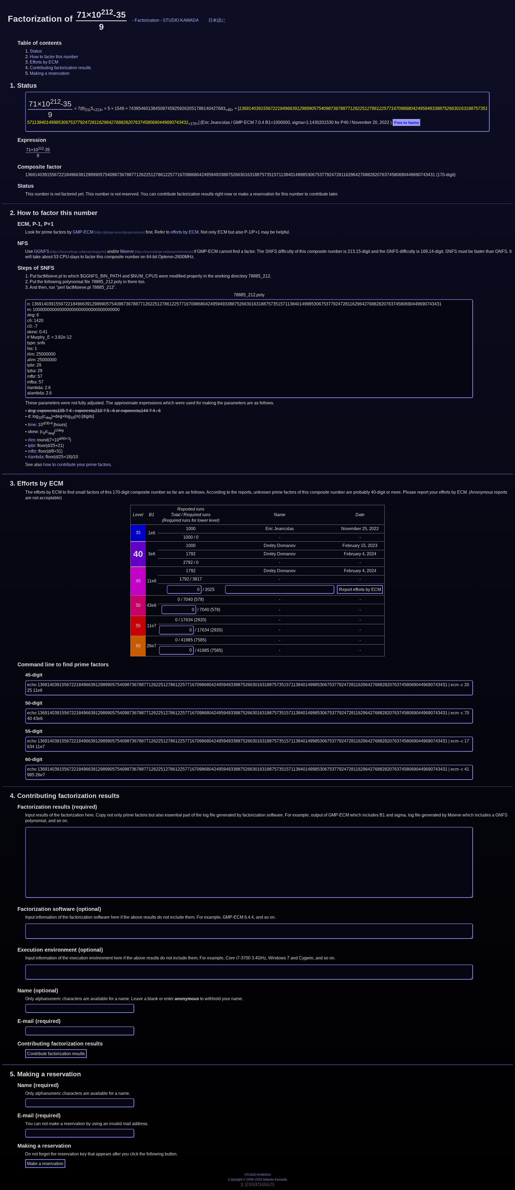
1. (23, 85)
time (32, 424)
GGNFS (41, 251)
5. (45, 1074)
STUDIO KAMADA (181, 20)
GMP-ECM (83, 232)
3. (36, 483)
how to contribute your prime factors (77, 464)
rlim (31, 440)
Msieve (127, 251)
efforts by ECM (184, 232)
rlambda (35, 456)
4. (64, 795)
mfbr (32, 451)
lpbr (31, 445)
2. (53, 212)
